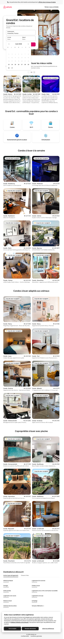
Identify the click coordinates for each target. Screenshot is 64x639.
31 (12, 68)
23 (9, 64)
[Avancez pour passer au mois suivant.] (28, 44)
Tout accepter (12, 628)
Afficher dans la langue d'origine (47, 2)
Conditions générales (36, 636)
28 (25, 64)
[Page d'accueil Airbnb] (7, 7)
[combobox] (20, 33)
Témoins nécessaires (30, 628)
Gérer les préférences (48, 628)
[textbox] (13, 39)
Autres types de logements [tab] (10, 575)
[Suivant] (34, 72)
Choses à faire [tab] (25, 575)
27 (21, 64)
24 (12, 64)
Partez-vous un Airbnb (51, 7)
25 (15, 64)
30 (9, 68)
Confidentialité (25, 636)
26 (18, 64)
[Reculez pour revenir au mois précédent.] (9, 44)
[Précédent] (28, 72)
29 (28, 64)
